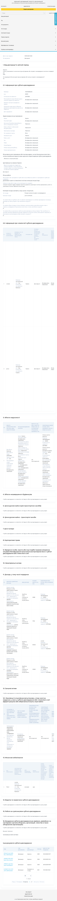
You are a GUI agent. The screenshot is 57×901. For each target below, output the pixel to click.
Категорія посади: (5, 33)
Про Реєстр (3, 6)
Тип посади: (4, 28)
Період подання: (5, 37)
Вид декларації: (5, 16)
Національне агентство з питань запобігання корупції (29, 899)
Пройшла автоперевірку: (7, 49)
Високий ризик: (5, 41)
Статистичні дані (51, 6)
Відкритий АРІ (27, 6)
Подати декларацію (29, 9)
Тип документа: (5, 24)
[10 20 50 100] (28, 875)
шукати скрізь (52, 13)
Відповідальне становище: (7, 45)
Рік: (2, 20)
